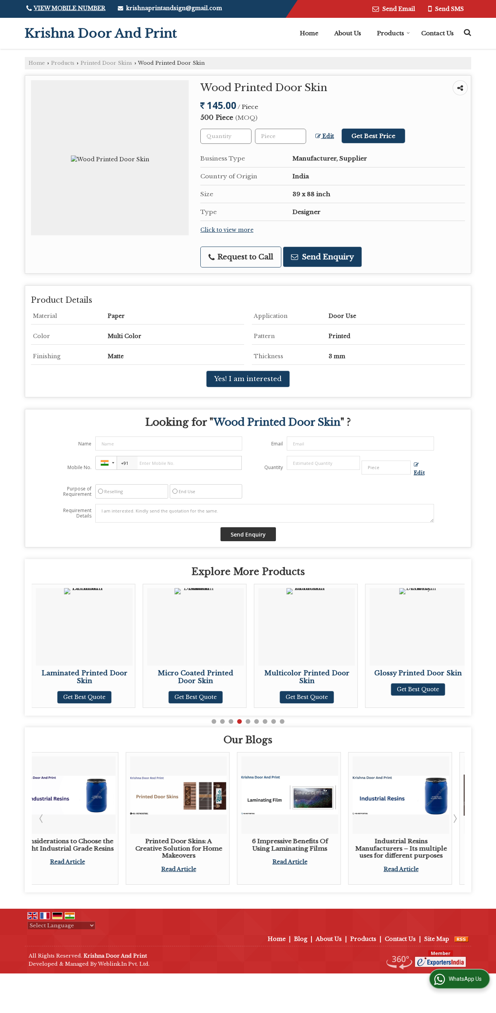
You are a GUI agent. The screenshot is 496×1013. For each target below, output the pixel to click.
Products (390, 33)
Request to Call (244, 256)
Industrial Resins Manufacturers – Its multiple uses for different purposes (310, 848)
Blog (300, 938)
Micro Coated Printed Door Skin (195, 677)
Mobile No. (79, 467)
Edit (327, 136)
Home (309, 33)
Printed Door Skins (106, 63)
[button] (69, 8)
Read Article (87, 869)
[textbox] (280, 136)
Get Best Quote (84, 697)
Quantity (273, 467)
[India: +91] (106, 463)
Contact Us (437, 33)
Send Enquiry (327, 256)
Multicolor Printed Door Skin (307, 677)
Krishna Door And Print (101, 33)
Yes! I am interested (248, 379)
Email (277, 443)
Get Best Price (373, 136)
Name (84, 443)
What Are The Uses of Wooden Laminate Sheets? (421, 844)
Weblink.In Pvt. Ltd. (124, 964)
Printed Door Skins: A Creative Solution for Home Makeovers (87, 848)
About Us (347, 33)
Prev (42, 818)
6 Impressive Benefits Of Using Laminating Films (199, 844)
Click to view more (226, 230)
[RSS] (461, 938)
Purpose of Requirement (77, 491)
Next (454, 818)
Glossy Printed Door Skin (418, 673)
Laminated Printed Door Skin (84, 677)
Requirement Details (77, 513)
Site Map (436, 938)
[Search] (466, 31)
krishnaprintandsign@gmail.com (174, 8)
